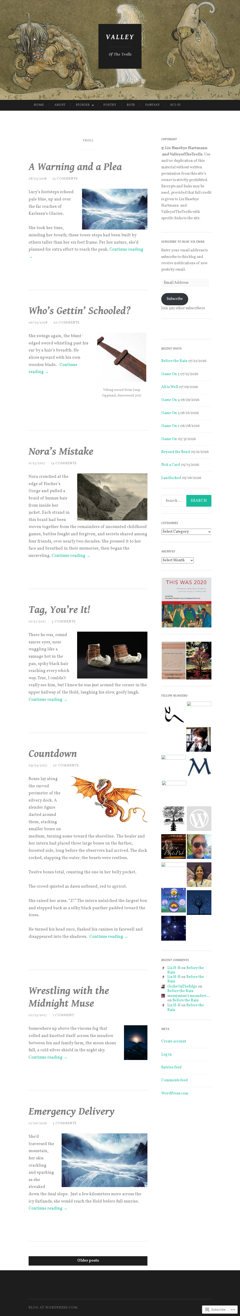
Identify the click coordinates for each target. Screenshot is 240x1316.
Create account (173, 1041)
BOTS (131, 105)
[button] (186, 602)
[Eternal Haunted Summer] (199, 819)
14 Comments (64, 463)
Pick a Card (170, 465)
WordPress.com (174, 1093)
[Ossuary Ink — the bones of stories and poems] (173, 714)
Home (39, 105)
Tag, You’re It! (59, 610)
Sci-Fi (175, 105)
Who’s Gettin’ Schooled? (80, 311)
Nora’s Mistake (61, 451)
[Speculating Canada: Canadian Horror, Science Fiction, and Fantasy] (173, 901)
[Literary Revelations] (173, 767)
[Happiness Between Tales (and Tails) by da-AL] (173, 874)
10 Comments (66, 765)
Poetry (109, 105)
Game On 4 (170, 400)
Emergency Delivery (72, 1111)
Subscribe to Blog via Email (183, 242)
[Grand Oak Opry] (173, 819)
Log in (166, 1054)
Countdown (53, 754)
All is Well (169, 387)
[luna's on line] (198, 740)
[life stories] (199, 875)
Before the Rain (174, 361)
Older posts (88, 1260)
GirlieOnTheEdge (182, 986)
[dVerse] (173, 847)
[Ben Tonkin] (199, 713)
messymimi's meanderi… (188, 996)
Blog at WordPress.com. (53, 1307)
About (60, 105)
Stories (83, 105)
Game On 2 (170, 426)
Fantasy (152, 105)
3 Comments (64, 621)
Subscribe (175, 299)
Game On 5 (170, 374)
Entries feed (171, 1067)
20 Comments (66, 323)
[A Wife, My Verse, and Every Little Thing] (174, 793)
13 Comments (65, 179)
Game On (169, 439)
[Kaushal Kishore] (199, 847)
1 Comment (63, 1015)
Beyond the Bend (175, 452)
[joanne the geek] (173, 929)
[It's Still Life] (199, 768)
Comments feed (174, 1080)
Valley (120, 37)
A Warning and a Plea (75, 167)
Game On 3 (170, 413)
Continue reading (71, 556)
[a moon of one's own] (199, 903)
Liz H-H (173, 968)
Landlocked (171, 478)
